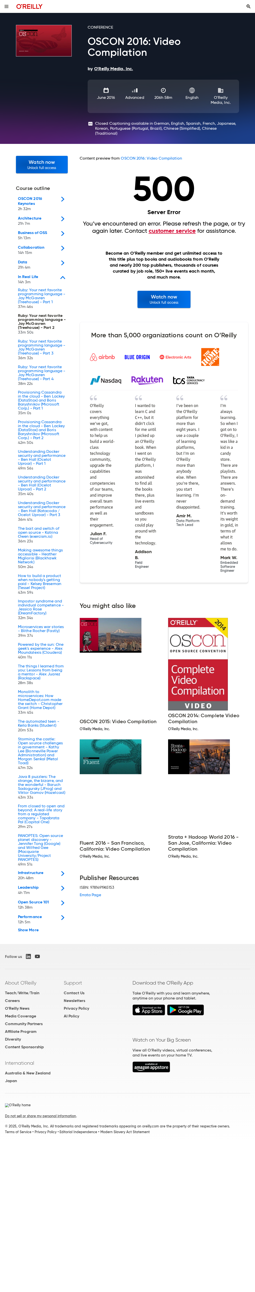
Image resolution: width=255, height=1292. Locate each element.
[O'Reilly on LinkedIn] (28, 956)
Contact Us (74, 993)
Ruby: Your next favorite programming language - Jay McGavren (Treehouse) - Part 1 (41, 298)
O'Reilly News (17, 1008)
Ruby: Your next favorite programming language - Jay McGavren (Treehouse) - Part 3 (41, 349)
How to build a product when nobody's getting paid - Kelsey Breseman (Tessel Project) (39, 584)
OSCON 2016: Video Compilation (151, 158)
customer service (172, 231)
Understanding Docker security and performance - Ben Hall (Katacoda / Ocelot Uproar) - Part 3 (41, 511)
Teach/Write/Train (22, 993)
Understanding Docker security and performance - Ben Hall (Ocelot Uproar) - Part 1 (41, 460)
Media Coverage (20, 1016)
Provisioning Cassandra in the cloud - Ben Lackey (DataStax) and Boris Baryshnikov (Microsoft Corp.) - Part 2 (41, 432)
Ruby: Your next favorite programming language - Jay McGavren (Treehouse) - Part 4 (41, 375)
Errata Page (90, 894)
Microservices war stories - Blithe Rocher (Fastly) (41, 631)
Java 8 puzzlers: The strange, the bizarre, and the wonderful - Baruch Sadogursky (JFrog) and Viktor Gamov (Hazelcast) (41, 787)
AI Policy (71, 1016)
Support (73, 983)
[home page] (29, 6)
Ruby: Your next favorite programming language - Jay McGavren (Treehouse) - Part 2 (42, 324)
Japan (11, 1080)
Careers (12, 1000)
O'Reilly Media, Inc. (221, 100)
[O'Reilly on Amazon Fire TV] (151, 1071)
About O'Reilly (20, 983)
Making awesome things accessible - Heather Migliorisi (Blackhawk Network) (40, 558)
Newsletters (74, 1000)
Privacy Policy (76, 1008)
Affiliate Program (21, 1031)
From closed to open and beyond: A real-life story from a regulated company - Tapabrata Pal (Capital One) (41, 816)
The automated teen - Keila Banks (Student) (38, 725)
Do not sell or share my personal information (40, 1116)
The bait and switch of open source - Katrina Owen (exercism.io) (38, 535)
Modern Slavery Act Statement (125, 1132)
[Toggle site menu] (6, 6)
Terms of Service (18, 1132)
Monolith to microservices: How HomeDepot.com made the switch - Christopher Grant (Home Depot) (40, 702)
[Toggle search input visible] (249, 6)
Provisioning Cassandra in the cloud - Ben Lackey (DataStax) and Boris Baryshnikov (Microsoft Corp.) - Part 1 (41, 402)
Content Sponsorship (24, 1047)
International (19, 1063)
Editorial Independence (78, 1132)
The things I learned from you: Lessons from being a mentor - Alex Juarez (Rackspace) (41, 674)
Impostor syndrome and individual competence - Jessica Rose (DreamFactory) (41, 609)
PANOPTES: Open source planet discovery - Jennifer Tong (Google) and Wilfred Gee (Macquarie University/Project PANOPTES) (40, 850)
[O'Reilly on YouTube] (37, 956)
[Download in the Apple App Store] (148, 1014)
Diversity (13, 1039)
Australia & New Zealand (28, 1073)
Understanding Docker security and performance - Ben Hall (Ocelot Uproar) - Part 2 (41, 485)
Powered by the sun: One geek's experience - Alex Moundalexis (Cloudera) (41, 651)
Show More (28, 930)
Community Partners (24, 1023)
